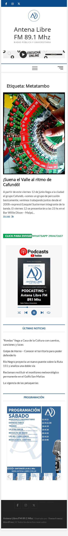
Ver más (10, 216)
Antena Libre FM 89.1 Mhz (32, 33)
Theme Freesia (55, 518)
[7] (50, 476)
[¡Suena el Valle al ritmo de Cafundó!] (34, 133)
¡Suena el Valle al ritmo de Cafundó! (27, 182)
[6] (37, 476)
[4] (11, 476)
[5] (24, 476)
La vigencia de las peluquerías (20, 383)
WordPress (8, 522)
